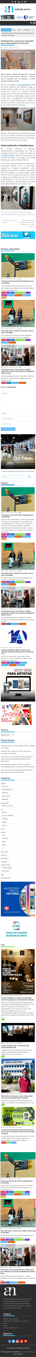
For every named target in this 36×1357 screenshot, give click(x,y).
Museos (4, 825)
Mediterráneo (12, 214)
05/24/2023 (5, 1093)
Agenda (4, 292)
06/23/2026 (5, 367)
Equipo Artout (14, 48)
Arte (3, 212)
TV (3, 848)
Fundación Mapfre (8, 155)
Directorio (4, 855)
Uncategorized (5, 878)
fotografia (4, 862)
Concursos (5, 786)
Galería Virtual (26, 295)
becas (3, 829)
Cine (3, 835)
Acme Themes (18, 1354)
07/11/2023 (5, 995)
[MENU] (34, 23)
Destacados (8, 212)
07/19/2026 (5, 278)
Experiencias (5, 665)
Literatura (5, 838)
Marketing (5, 799)
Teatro (4, 845)
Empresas (5, 793)
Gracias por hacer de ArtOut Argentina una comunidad (18, 746)
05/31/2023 (5, 1043)
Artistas (12, 292)
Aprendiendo (5, 803)
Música (4, 841)
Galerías (4, 297)
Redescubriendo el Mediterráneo (25, 214)
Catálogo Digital (7, 867)
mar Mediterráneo (24, 85)
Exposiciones (15, 212)
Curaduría (4, 295)
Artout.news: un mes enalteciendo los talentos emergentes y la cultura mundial (27, 223)
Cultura (28, 292)
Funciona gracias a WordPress (10, 1352)
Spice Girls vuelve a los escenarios (9, 221)
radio (2, 875)
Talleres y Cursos (7, 806)
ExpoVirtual (5, 871)
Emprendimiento (7, 789)
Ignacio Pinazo (4, 214)
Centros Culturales (20, 292)
